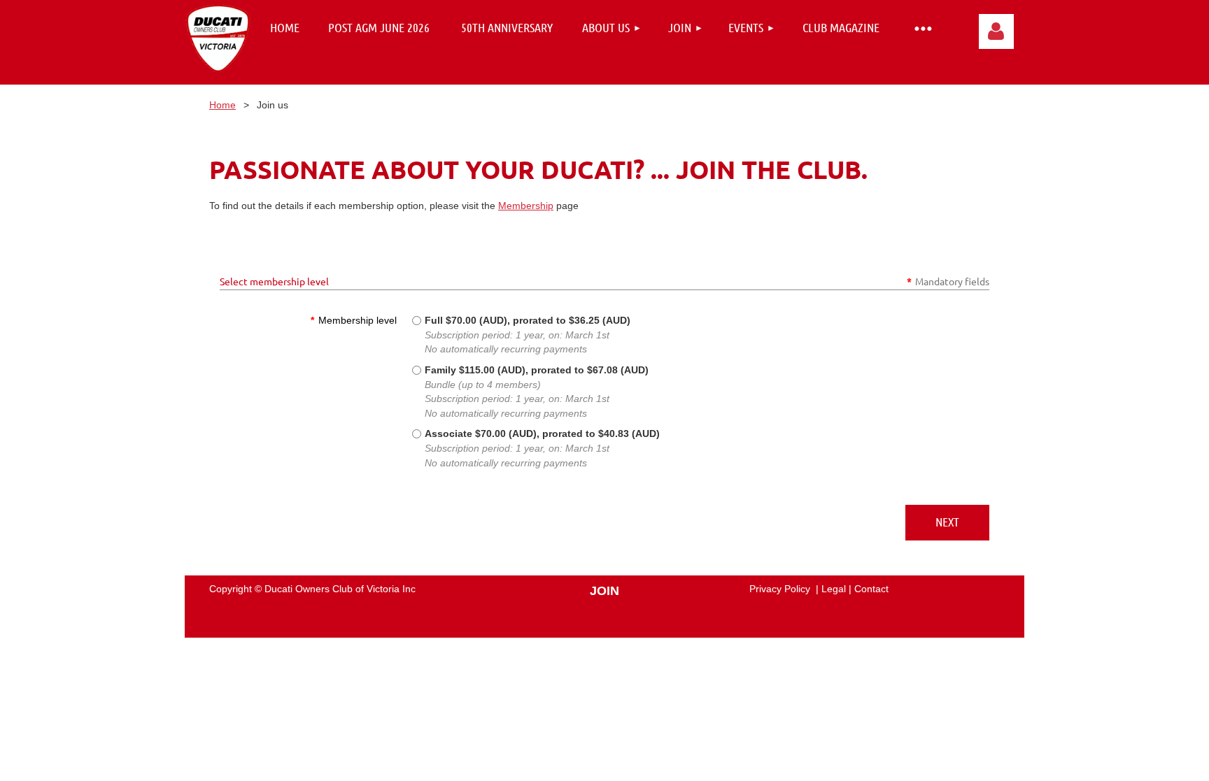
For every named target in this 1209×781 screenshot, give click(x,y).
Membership (525, 205)
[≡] (923, 27)
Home (222, 104)
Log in (996, 31)
